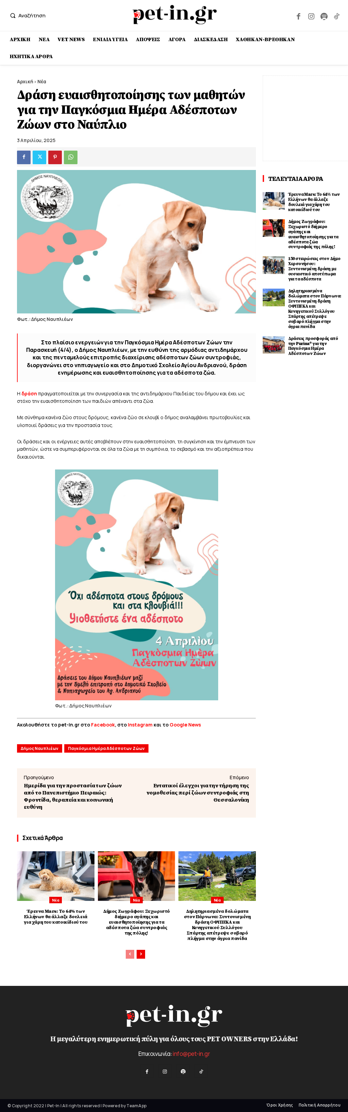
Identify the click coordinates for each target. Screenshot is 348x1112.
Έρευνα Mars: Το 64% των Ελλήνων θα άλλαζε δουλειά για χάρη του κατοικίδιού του (55, 916)
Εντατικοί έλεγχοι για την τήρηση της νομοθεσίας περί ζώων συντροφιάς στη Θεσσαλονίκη (197, 792)
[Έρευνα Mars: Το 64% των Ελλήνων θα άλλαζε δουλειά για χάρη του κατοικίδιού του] (55, 876)
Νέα (41, 81)
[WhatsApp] (70, 157)
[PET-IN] (175, 14)
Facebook (103, 724)
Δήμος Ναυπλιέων (39, 748)
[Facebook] (298, 15)
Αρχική (25, 81)
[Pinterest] (55, 157)
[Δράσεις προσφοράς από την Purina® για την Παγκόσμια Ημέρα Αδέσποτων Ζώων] (274, 345)
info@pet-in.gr (191, 1054)
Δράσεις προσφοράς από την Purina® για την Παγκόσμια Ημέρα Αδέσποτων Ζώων (313, 346)
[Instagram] (311, 15)
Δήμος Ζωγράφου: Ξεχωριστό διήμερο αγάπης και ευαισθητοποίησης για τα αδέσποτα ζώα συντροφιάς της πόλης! (136, 922)
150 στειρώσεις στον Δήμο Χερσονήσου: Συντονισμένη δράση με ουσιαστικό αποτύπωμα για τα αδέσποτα (314, 269)
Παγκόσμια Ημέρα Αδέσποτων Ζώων (106, 748)
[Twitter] (39, 157)
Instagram (141, 724)
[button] (26, 15)
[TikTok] (336, 15)
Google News (185, 724)
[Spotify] (323, 15)
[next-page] (141, 954)
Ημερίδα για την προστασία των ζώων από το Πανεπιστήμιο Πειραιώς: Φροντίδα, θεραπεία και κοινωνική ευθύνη (73, 796)
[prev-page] (130, 954)
